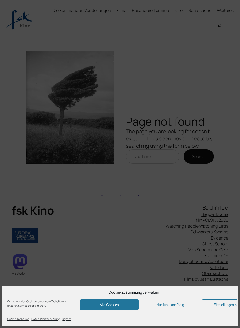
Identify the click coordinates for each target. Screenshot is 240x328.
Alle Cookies (109, 305)
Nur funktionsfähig (170, 305)
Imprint (66, 319)
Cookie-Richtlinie (18, 319)
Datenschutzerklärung (45, 319)
